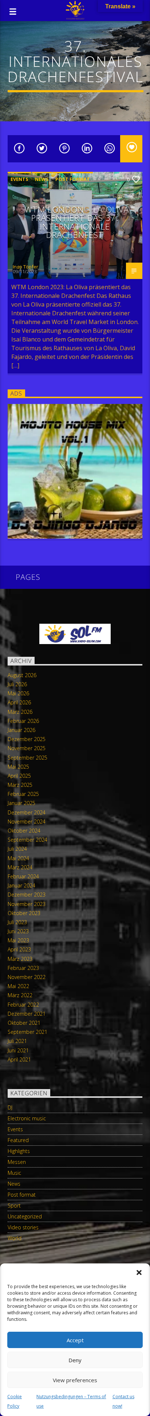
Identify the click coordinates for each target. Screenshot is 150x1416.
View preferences (75, 1380)
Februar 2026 (23, 720)
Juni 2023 (18, 931)
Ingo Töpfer (25, 266)
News (42, 179)
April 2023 (19, 949)
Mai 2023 (18, 940)
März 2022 (20, 995)
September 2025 (27, 757)
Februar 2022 (23, 1004)
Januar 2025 (21, 803)
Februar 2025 (23, 793)
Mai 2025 (18, 766)
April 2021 (19, 1059)
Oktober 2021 (24, 1022)
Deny (75, 1360)
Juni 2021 (18, 1050)
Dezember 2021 (27, 1013)
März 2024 (20, 867)
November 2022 (27, 977)
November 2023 (27, 904)
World (14, 1238)
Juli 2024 (17, 848)
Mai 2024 (18, 858)
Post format (72, 179)
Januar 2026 (21, 730)
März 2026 (20, 711)
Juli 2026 (17, 684)
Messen (17, 1161)
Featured (18, 1140)
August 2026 (22, 675)
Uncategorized (25, 1216)
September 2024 (27, 839)
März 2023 (20, 958)
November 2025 (27, 748)
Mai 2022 (18, 986)
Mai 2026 (18, 693)
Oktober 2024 (24, 830)
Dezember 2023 (27, 894)
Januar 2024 (21, 885)
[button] (139, 1272)
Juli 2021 (17, 1040)
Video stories (23, 1227)
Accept (75, 1340)
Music (14, 1172)
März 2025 (20, 784)
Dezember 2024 (27, 812)
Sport (14, 1205)
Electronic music (27, 1118)
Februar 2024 (23, 876)
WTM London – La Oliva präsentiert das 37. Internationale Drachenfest (77, 222)
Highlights (19, 1151)
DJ (10, 1107)
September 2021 (27, 1031)
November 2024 (27, 821)
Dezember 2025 (27, 739)
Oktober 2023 (24, 913)
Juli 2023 (17, 922)
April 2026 (19, 702)
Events (19, 179)
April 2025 (19, 775)
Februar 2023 (23, 967)
